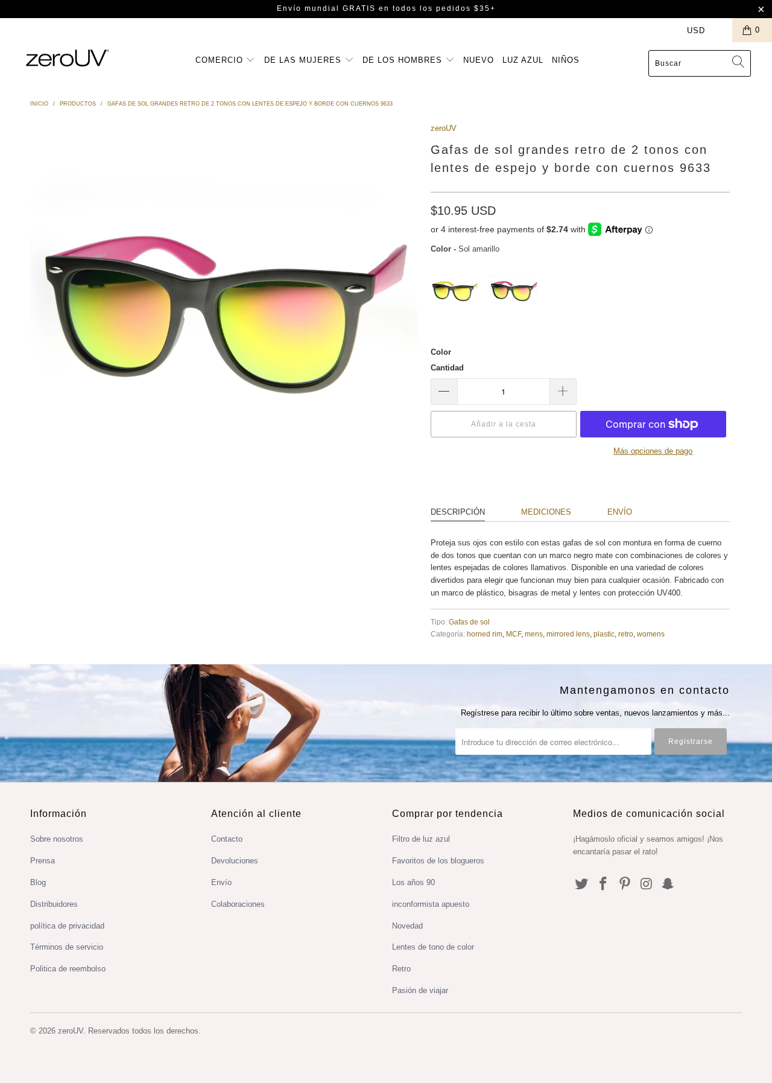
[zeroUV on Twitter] (582, 884)
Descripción (458, 511)
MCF (513, 634)
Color (441, 352)
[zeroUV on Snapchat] (668, 884)
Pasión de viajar (420, 990)
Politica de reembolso (68, 968)
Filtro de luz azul (421, 838)
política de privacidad (67, 925)
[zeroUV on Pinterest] (625, 884)
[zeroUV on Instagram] (647, 884)
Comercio (220, 60)
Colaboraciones (238, 904)
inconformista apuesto (430, 904)
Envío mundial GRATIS (326, 8)
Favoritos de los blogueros (438, 860)
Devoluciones (234, 860)
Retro (401, 968)
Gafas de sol (469, 622)
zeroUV (444, 128)
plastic (604, 634)
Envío (619, 511)
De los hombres (403, 60)
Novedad (407, 925)
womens (651, 634)
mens (534, 634)
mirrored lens (568, 634)
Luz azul (522, 60)
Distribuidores (54, 904)
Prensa (42, 860)
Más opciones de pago (652, 451)
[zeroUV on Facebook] (604, 884)
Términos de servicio (66, 946)
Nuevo (478, 60)
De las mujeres (304, 60)
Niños (566, 60)
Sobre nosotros (56, 838)
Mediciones (546, 511)
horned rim (484, 634)
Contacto (226, 838)
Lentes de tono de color (433, 946)
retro (625, 634)
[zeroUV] (68, 57)
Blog (38, 882)
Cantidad (447, 367)
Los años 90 (413, 882)
